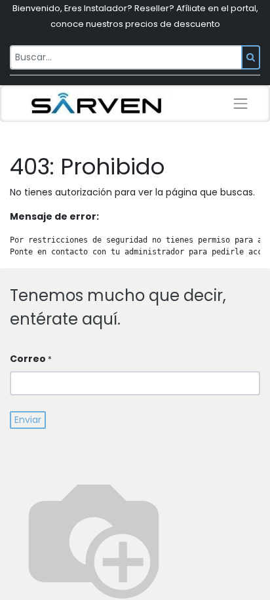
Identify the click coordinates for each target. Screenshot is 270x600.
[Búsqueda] (250, 57)
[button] (28, 420)
